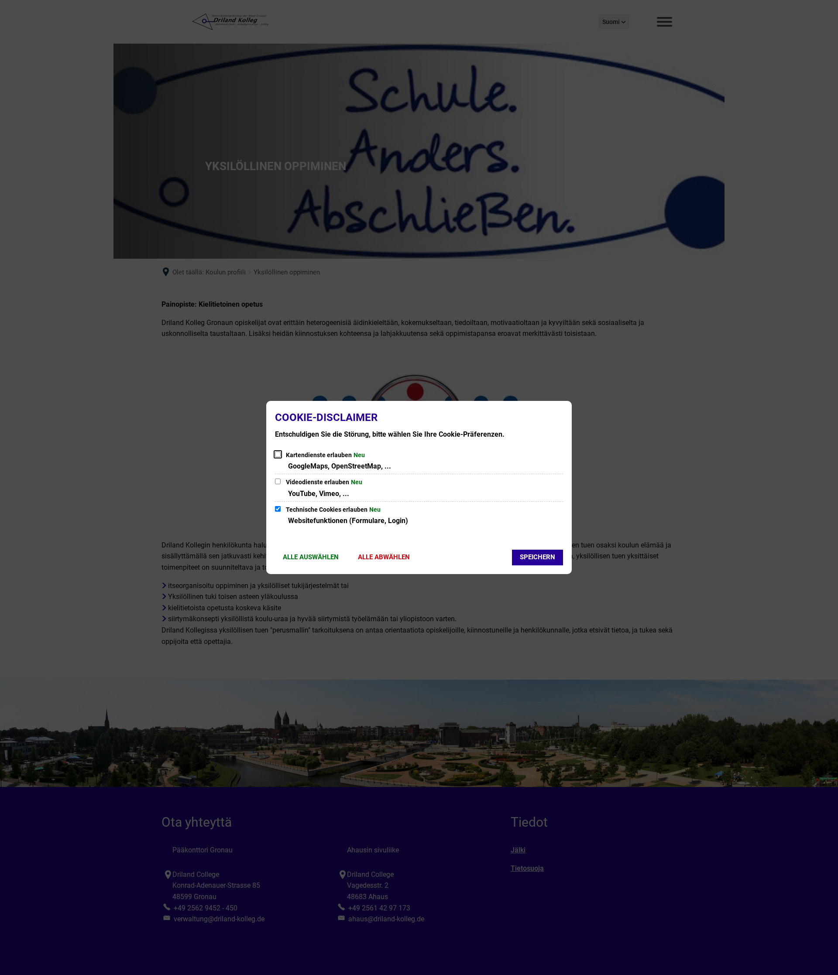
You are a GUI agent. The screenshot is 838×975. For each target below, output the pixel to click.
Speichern (537, 557)
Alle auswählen (311, 557)
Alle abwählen (384, 557)
